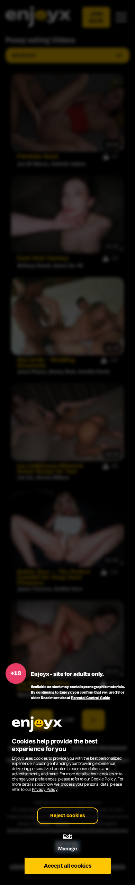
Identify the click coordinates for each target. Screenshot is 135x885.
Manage (67, 848)
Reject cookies (67, 815)
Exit (67, 836)
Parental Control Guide (90, 698)
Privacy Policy (44, 789)
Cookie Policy (103, 779)
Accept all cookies (67, 866)
